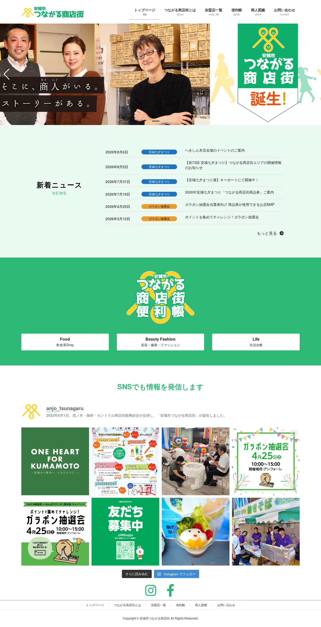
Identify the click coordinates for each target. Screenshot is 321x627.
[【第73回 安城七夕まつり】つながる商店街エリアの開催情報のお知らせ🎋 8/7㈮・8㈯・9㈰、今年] (125, 461)
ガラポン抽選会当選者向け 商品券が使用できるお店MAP (229, 204)
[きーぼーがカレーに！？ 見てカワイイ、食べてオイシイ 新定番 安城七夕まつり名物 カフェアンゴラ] (195, 532)
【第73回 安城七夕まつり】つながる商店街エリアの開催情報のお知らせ (233, 165)
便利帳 (180, 605)
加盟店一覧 (158, 605)
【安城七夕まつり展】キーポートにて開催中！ (222, 179)
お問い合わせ (226, 605)
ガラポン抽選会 (159, 206)
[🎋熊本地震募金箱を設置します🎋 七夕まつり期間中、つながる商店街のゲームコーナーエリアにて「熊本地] (55, 461)
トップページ (95, 605)
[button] (155, 121)
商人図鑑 (201, 605)
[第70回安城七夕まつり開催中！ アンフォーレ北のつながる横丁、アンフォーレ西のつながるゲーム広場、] (266, 532)
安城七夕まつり (159, 152)
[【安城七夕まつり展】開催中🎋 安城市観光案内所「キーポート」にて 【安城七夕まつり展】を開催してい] (195, 461)
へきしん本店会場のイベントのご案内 (215, 150)
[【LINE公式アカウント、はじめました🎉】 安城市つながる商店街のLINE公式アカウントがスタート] (125, 532)
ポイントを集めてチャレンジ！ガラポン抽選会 (222, 217)
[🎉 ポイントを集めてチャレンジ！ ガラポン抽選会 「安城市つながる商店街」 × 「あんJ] (55, 532)
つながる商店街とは (127, 605)
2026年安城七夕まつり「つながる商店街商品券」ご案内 (229, 192)
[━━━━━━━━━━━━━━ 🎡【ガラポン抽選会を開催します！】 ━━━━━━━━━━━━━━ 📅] (266, 461)
